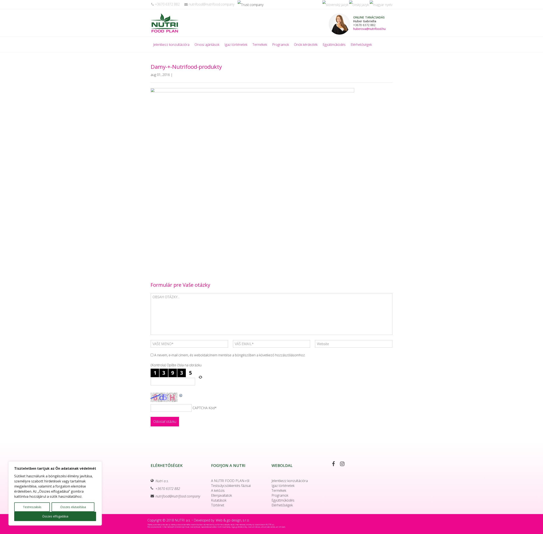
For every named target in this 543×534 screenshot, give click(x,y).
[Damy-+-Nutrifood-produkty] (252, 180)
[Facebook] (335, 464)
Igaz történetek (235, 44)
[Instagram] (344, 464)
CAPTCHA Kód (204, 408)
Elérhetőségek (361, 44)
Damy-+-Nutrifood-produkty (186, 66)
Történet (217, 505)
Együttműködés (334, 44)
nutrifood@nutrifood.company (211, 4)
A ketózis (218, 490)
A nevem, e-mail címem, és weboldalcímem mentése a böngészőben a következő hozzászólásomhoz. (229, 355)
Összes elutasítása (73, 507)
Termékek (259, 44)
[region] (55, 493)
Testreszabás (32, 507)
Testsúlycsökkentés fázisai (231, 485)
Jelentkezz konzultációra (171, 44)
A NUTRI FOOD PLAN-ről (230, 480)
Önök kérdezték (306, 44)
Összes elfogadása (55, 516)
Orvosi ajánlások (207, 44)
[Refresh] (181, 395)
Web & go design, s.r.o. (233, 520)
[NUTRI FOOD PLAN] (175, 22)
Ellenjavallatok (221, 495)
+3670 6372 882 (167, 4)
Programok (280, 44)
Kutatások (218, 500)
